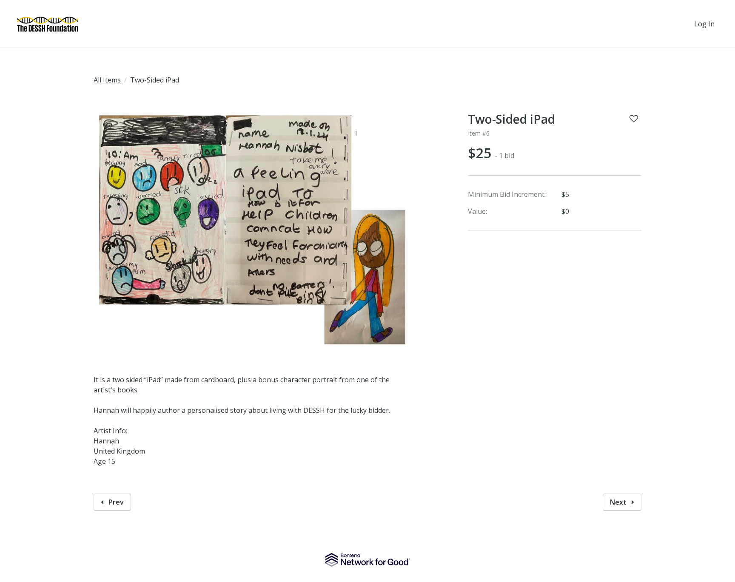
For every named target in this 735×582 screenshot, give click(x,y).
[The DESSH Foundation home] (48, 24)
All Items (107, 80)
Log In (704, 23)
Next (619, 502)
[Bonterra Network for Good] (367, 559)
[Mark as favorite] (633, 118)
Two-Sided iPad (511, 119)
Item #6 (479, 133)
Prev (115, 502)
